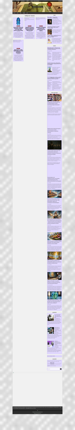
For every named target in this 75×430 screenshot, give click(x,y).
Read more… (56, 32)
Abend (52, 363)
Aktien (60, 360)
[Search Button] (37, 410)
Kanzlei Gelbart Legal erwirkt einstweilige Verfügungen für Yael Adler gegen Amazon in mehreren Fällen (18, 29)
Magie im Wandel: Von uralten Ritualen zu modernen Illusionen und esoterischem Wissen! (53, 282)
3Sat (49, 360)
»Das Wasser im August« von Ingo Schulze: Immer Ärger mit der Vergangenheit (53, 27)
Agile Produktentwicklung (53, 360)
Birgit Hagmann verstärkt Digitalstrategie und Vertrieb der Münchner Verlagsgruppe (18, 51)
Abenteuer (52, 364)
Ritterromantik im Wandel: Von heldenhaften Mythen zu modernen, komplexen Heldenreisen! (54, 262)
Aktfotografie (59, 363)
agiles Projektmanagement (57, 364)
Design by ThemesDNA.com (37, 413)
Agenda (48, 365)
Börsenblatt (18, 48)
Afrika (48, 360)
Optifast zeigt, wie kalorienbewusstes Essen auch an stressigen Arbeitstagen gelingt (58, 329)
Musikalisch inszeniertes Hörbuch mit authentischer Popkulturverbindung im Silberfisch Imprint (29, 29)
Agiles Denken (57, 360)
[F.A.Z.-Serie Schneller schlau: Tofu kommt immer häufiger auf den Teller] (50, 320)
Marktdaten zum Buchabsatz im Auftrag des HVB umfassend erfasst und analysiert (41, 29)
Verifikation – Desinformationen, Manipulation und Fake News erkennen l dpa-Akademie (58, 343)
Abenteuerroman (56, 363)
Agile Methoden (49, 361)
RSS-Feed (57, 318)
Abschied (48, 363)
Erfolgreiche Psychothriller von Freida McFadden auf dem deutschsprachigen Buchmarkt (53, 103)
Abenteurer (52, 361)
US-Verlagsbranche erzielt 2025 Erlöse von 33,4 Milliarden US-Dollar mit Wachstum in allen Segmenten (54, 78)
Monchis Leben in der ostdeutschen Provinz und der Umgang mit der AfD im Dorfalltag (54, 63)
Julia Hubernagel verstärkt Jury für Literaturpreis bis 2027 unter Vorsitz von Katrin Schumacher (53, 48)
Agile (48, 364)
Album (49, 364)
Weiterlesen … (57, 112)
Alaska (58, 361)
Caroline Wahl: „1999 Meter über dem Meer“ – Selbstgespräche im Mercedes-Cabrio (54, 36)
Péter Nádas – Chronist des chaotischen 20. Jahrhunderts (52, 18)
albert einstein (56, 361)
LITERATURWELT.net (37, 7)
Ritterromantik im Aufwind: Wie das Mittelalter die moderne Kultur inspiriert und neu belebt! (54, 242)
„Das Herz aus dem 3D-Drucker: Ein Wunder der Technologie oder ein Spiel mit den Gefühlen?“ (54, 301)
